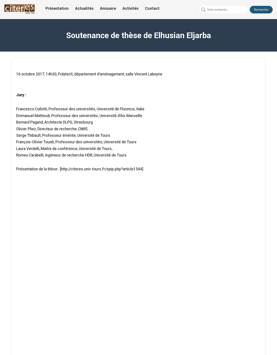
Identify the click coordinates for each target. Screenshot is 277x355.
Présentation (57, 8)
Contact (152, 8)
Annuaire (108, 8)
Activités (130, 8)
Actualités (84, 8)
